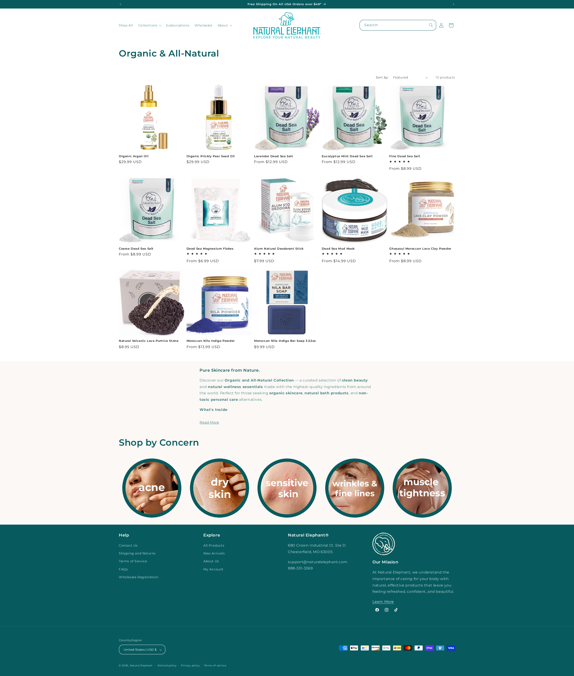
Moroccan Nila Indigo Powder (211, 340)
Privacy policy (190, 665)
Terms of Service (133, 561)
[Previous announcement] (120, 4)
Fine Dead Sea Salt (404, 156)
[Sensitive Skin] (287, 488)
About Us (211, 561)
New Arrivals (214, 553)
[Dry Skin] (219, 488)
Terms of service (215, 665)
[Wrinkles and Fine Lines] (355, 488)
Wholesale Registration (138, 577)
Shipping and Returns (137, 553)
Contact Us (128, 545)
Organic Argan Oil (133, 156)
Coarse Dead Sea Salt (136, 248)
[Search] (431, 25)
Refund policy (167, 665)
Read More (209, 422)
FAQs (123, 569)
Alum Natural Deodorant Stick (279, 248)
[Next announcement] (454, 4)
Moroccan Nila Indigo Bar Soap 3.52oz (285, 340)
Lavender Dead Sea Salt (273, 156)
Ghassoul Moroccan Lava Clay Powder (420, 248)
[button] (149, 25)
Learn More (383, 602)
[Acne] (152, 488)
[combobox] (398, 25)
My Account (213, 569)
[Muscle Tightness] (422, 488)
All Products (213, 545)
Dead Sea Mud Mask (338, 248)
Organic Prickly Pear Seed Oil (211, 156)
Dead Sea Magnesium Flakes (210, 248)
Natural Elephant (141, 665)
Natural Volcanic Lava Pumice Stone (148, 340)
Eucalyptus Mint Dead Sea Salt (347, 156)
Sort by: (382, 77)
